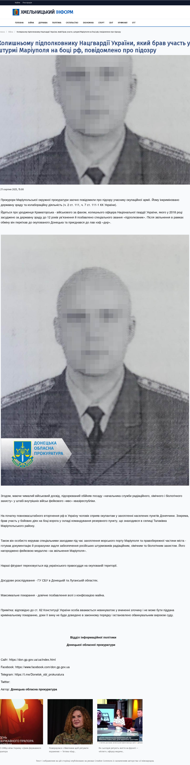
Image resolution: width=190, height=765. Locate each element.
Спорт (101, 23)
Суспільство (72, 23)
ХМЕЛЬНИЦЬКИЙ (47, 12)
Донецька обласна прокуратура (34, 689)
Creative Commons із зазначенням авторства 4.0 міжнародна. (124, 761)
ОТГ (134, 23)
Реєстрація (27, 3)
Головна (19, 23)
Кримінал (122, 23)
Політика (56, 23)
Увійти (17, 3)
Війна (31, 23)
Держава (43, 23)
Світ (111, 23)
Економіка (88, 23)
